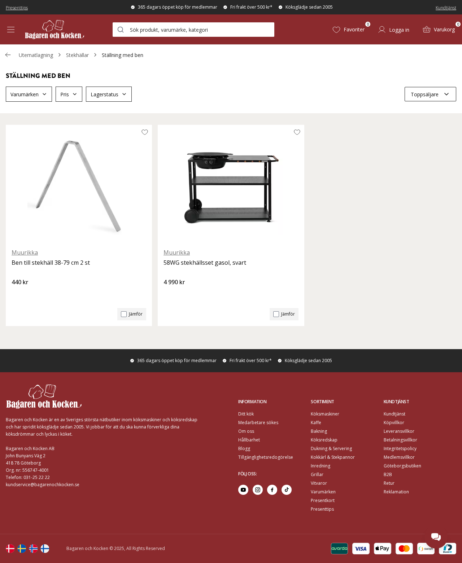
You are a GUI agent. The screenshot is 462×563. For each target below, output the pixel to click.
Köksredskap (324, 440)
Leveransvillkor (399, 431)
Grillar (317, 474)
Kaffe (316, 422)
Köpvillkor (394, 422)
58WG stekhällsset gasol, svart (205, 263)
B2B (388, 474)
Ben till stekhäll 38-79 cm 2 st (51, 263)
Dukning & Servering (331, 448)
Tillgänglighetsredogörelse (265, 457)
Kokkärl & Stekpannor (333, 457)
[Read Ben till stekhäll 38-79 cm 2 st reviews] (19, 294)
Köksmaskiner (325, 414)
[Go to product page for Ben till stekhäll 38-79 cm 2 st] (79, 183)
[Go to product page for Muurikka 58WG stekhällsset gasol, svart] (231, 183)
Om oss (246, 431)
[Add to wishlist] (145, 132)
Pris (64, 94)
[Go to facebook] (272, 490)
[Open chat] (436, 537)
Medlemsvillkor (399, 457)
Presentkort (323, 500)
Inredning (320, 466)
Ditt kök (246, 414)
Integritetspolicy (400, 448)
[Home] (54, 29)
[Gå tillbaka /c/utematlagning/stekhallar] (8, 54)
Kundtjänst (446, 8)
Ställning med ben (122, 55)
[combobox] (193, 29)
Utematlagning (36, 55)
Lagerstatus (104, 94)
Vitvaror (319, 483)
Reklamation (396, 492)
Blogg (244, 448)
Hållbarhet (249, 440)
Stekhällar (77, 55)
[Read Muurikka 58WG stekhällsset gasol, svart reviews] (171, 294)
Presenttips (17, 8)
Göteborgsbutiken (402, 466)
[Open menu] (11, 30)
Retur (389, 483)
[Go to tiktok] (287, 490)
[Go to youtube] (243, 490)
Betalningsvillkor (400, 440)
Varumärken (24, 94)
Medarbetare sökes (258, 422)
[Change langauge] (10, 548)
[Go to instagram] (258, 490)
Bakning (319, 431)
